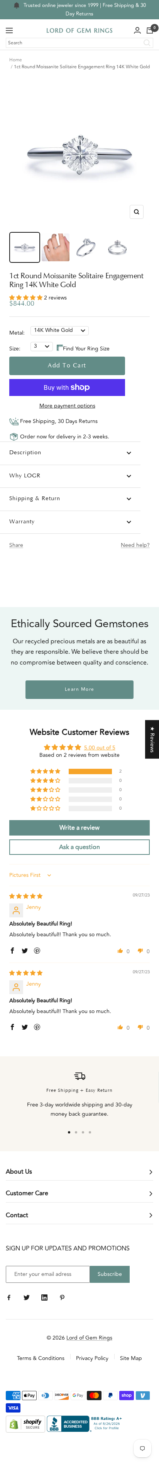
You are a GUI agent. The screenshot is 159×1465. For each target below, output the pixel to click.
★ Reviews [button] (152, 739)
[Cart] (149, 30)
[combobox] (79, 43)
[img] (25, 896)
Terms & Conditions (40, 1358)
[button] (26, 298)
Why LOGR (25, 476)
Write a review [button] (79, 827)
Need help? (135, 545)
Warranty (22, 522)
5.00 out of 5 (99, 748)
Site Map (131, 1358)
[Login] (137, 30)
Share (16, 545)
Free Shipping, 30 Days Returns (58, 421)
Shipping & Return (34, 499)
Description (25, 453)
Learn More (80, 689)
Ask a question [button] (79, 847)
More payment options (67, 406)
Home (15, 60)
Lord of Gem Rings (89, 1338)
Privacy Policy (92, 1358)
